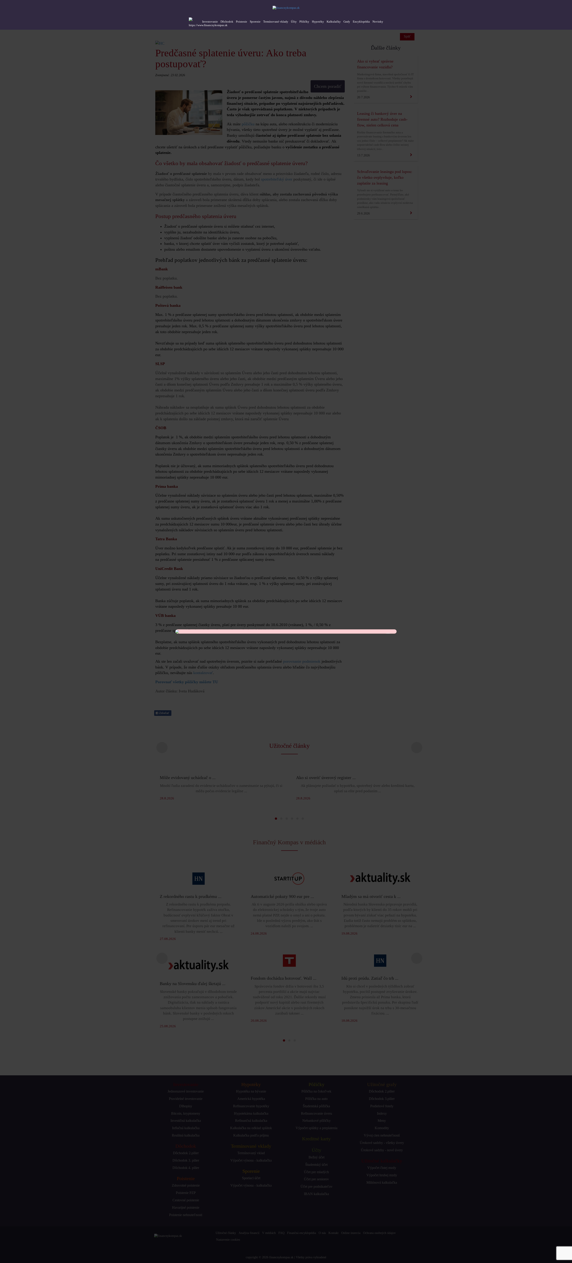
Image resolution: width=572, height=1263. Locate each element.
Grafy (346, 21)
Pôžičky (304, 21)
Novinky (377, 21)
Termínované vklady (275, 21)
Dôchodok (227, 21)
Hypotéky (318, 21)
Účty (294, 21)
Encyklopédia (361, 21)
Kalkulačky (334, 21)
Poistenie (241, 21)
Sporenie (255, 21)
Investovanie (210, 21)
